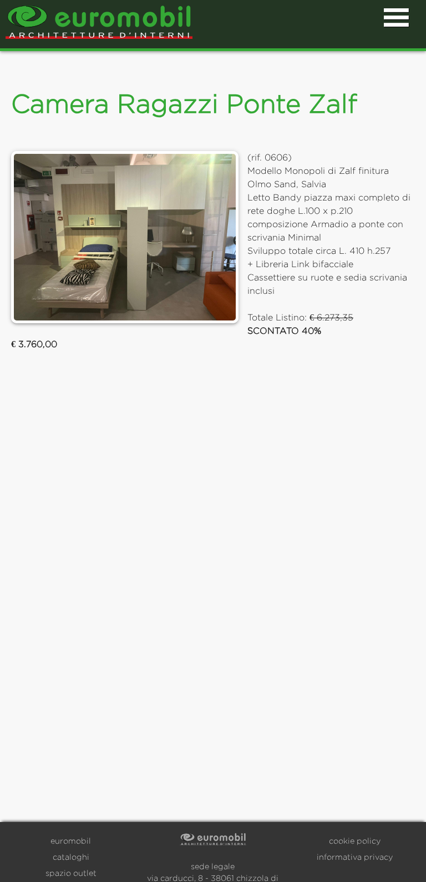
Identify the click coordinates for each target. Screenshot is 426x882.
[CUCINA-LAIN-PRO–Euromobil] (125, 237)
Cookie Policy (355, 840)
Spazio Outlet (71, 873)
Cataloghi (71, 857)
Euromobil (70, 840)
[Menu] (396, 18)
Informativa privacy (355, 857)
